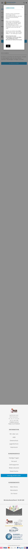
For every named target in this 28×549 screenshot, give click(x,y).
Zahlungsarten (14, 464)
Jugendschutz (14, 444)
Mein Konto (14, 487)
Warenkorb (14, 490)
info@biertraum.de (14, 422)
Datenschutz (14, 440)
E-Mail (19, 31)
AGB (14, 437)
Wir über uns (14, 434)
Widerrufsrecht (14, 468)
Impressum (14, 447)
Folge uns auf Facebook (14, 423)
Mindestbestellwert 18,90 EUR (14, 500)
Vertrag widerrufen (14, 475)
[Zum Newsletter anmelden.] (14, 515)
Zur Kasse (14, 493)
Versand (14, 461)
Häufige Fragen (14, 458)
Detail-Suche (14, 471)
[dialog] (14, 273)
